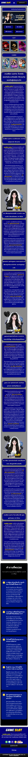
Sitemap (14, 750)
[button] (14, 2)
